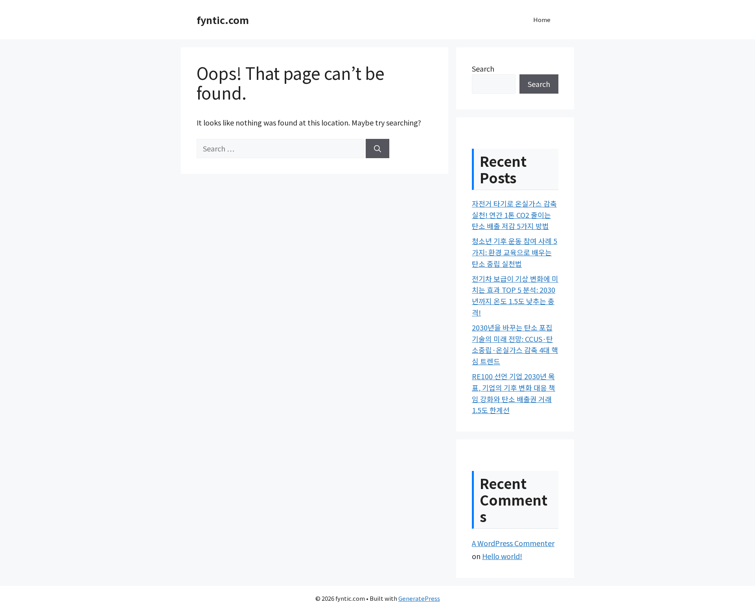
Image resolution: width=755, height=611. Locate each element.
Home (542, 19)
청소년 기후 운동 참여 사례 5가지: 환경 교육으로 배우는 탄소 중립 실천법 (514, 252)
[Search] (377, 148)
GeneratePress (419, 598)
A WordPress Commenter (513, 543)
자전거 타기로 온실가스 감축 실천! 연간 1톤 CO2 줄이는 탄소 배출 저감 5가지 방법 (514, 214)
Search (483, 68)
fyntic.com (223, 20)
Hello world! (502, 556)
